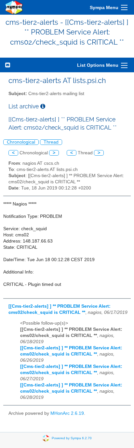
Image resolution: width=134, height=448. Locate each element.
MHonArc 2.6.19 (67, 413)
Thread (51, 142)
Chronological (21, 142)
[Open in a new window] (42, 106)
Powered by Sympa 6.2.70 (72, 438)
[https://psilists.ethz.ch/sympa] (14, 7)
